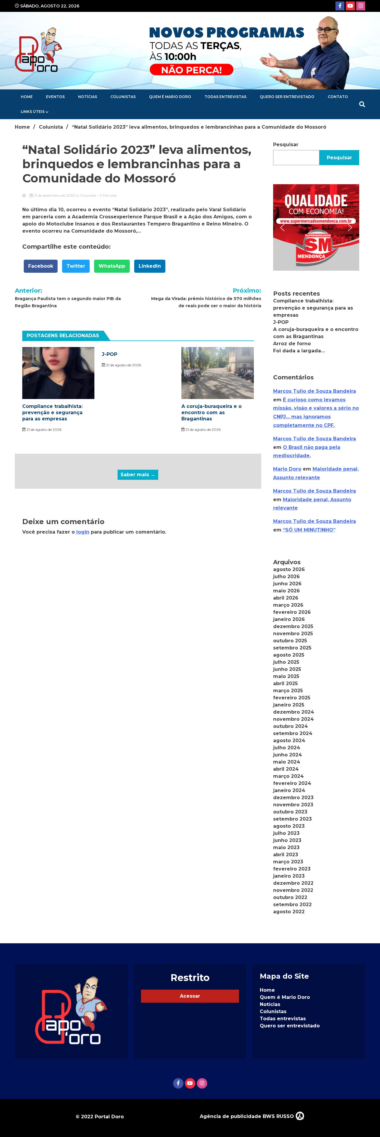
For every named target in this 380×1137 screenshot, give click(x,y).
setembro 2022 (292, 904)
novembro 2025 (293, 633)
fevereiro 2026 (292, 612)
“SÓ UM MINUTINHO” (309, 530)
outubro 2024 (290, 726)
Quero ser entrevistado (287, 96)
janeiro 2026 (289, 619)
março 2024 (288, 776)
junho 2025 (287, 669)
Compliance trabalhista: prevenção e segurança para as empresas (52, 412)
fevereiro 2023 (292, 869)
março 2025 (288, 690)
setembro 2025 (292, 648)
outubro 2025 (290, 641)
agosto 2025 (288, 655)
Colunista (88, 195)
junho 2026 (287, 583)
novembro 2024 (293, 719)
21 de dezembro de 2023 (54, 195)
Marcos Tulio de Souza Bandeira (314, 391)
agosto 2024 (289, 740)
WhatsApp (112, 266)
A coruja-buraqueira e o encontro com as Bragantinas (211, 412)
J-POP (109, 354)
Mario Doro (287, 469)
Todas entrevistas (225, 96)
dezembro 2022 (293, 883)
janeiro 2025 (288, 705)
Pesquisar (285, 144)
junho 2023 (287, 840)
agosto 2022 (289, 911)
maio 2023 (286, 847)
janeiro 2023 (289, 876)
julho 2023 (286, 833)
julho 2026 (286, 576)
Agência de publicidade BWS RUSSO (247, 1116)
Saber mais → (138, 474)
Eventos (55, 96)
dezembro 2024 (293, 712)
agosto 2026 (289, 569)
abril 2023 (285, 854)
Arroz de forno (292, 343)
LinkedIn (150, 266)
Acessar (190, 996)
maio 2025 (286, 676)
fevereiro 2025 (291, 698)
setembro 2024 (292, 733)
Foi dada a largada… (299, 351)
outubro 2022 (290, 897)
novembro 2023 (293, 805)
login (82, 532)
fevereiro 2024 (292, 783)
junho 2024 (287, 755)
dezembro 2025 (293, 626)
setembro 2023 (292, 819)
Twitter (75, 266)
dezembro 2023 (293, 797)
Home (27, 96)
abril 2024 (286, 769)
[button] (316, 227)
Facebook (40, 266)
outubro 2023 (290, 812)
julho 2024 (286, 747)
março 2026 (288, 605)
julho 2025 (286, 662)
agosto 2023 (289, 826)
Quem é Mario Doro (170, 96)
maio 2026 (286, 591)
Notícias (87, 96)
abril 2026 (285, 598)
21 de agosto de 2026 (43, 429)
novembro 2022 (293, 890)
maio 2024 (286, 762)
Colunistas (123, 96)
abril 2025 (285, 683)
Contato (338, 96)
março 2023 (288, 862)
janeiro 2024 (289, 790)
